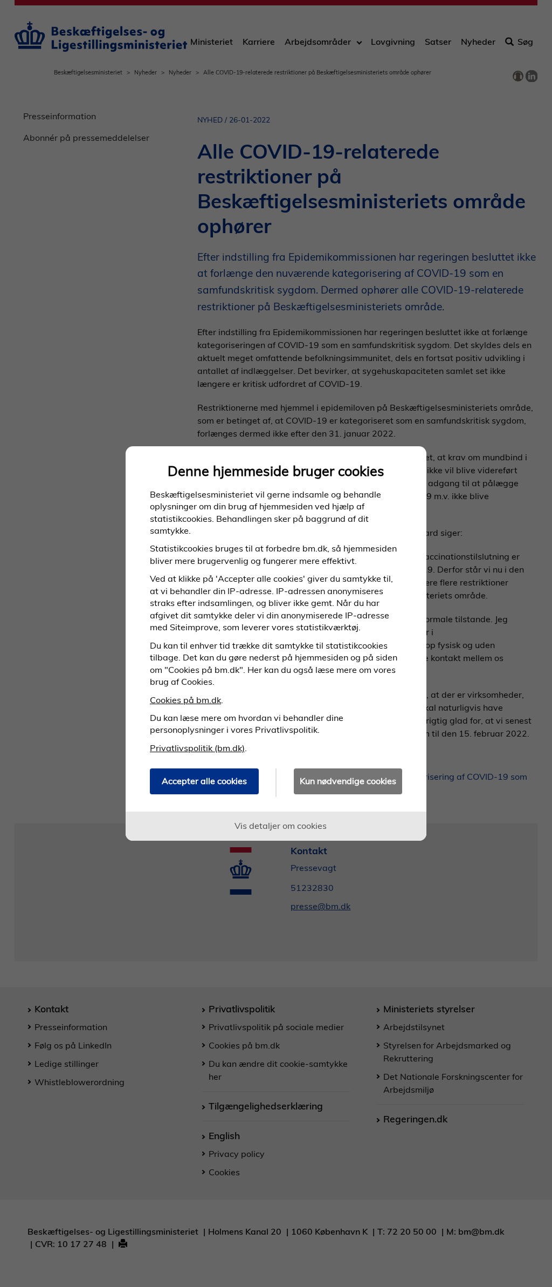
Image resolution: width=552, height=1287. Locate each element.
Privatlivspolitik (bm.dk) (197, 748)
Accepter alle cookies (204, 780)
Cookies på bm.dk (185, 699)
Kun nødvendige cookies (348, 780)
